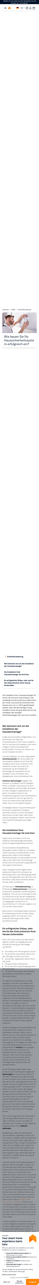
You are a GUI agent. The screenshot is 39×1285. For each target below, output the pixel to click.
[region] (19, 2)
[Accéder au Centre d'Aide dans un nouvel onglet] (27, 8)
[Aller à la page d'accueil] (9, 8)
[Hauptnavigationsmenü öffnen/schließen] (5, 8)
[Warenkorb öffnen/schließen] (33, 8)
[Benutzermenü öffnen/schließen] (30, 8)
